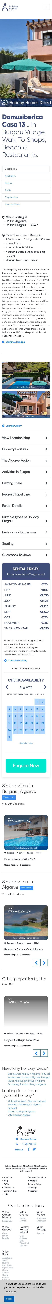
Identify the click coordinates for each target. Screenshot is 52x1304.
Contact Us (9, 1187)
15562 (36, 943)
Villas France (41, 1213)
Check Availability (26, 680)
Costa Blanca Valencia (6, 1277)
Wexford (19, 1033)
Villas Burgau (16, 225)
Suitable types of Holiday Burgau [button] (20, 519)
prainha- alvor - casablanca (23, 949)
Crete (4, 1233)
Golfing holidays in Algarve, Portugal (26, 1101)
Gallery (8, 183)
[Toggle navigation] (46, 7)
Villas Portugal (16, 217)
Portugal (10, 853)
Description (11, 169)
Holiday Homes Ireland (24, 1229)
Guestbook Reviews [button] (16, 555)
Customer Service (28, 1139)
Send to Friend (12, 204)
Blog (6, 1180)
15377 (34, 225)
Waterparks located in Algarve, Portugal (29, 1077)
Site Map (32, 1187)
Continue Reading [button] (15, 342)
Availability (10, 176)
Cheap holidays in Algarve (21, 1111)
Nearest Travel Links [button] (16, 494)
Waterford (24, 1243)
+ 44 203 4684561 (28, 1144)
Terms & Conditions (37, 1177)
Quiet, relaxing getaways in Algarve (26, 1080)
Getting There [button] (12, 483)
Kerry (21, 1240)
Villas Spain (5, 1252)
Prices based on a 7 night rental (26, 571)
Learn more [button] (10, 1291)
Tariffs (8, 190)
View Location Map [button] (16, 438)
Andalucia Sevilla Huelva (7, 1260)
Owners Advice (10, 1191)
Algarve (20, 853)
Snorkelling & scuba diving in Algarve (27, 1084)
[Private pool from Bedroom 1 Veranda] (26, 375)
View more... (8, 797)
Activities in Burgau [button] (16, 472)
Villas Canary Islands (6, 1214)
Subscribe (32, 1191)
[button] (6, 686)
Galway (23, 1238)
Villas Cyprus (23, 1213)
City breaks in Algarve (19, 1115)
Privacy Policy (34, 1184)
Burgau (30, 853)
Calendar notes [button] (26, 743)
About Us (8, 1177)
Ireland (10, 1033)
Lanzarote (7, 1221)
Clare (21, 1236)
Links (6, 1194)
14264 (40, 1033)
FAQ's (6, 1184)
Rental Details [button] (12, 505)
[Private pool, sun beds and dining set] (26, 404)
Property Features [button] (15, 449)
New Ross (30, 1033)
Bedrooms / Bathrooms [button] (19, 532)
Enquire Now (11, 197)
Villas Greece (6, 1228)
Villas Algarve (17, 221)
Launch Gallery (14, 426)
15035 (38, 853)
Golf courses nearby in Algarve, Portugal (29, 1073)
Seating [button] (8, 543)
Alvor (29, 943)
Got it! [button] (9, 1299)
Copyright (32, 1180)
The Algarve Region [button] (16, 460)
